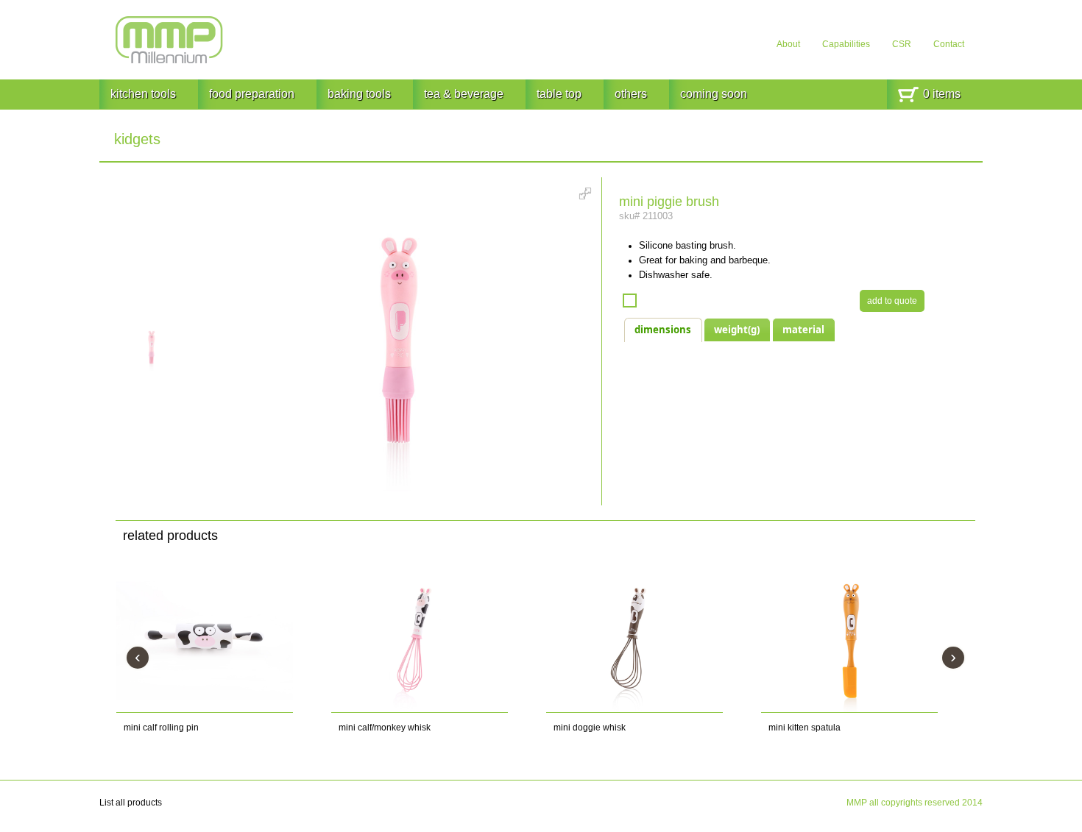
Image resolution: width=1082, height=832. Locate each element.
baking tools (359, 94)
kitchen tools (143, 94)
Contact (948, 44)
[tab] (662, 329)
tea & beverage (463, 94)
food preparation (251, 94)
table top (559, 94)
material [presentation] (803, 329)
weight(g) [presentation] (737, 329)
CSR (901, 44)
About (788, 44)
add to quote (892, 301)
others (631, 94)
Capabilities (846, 44)
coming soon (713, 94)
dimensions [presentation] (662, 329)
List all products (130, 802)
